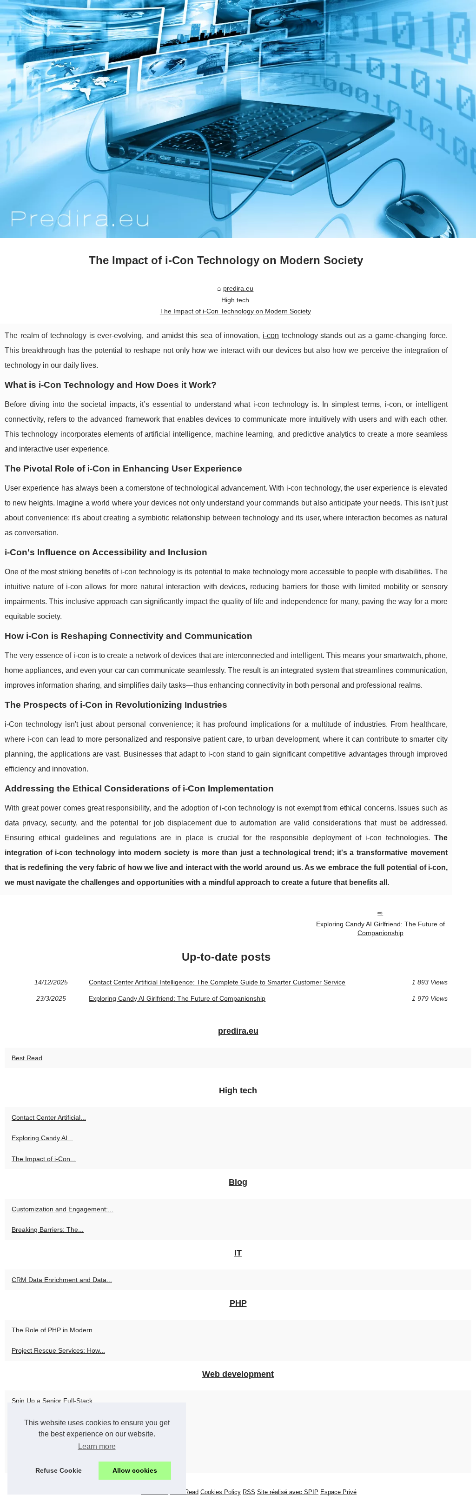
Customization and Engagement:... (62, 1209)
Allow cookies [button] (134, 1470)
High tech (235, 300)
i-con (271, 335)
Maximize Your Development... (56, 1421)
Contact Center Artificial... (49, 1117)
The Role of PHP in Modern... (55, 1330)
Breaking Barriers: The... (48, 1229)
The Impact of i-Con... (44, 1159)
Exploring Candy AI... (42, 1138)
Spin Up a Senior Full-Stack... (55, 1400)
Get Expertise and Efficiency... (55, 1442)
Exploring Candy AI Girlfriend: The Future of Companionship (380, 928)
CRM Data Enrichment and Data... (62, 1279)
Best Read (27, 1058)
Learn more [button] (97, 1446)
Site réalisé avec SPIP (287, 1492)
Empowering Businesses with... (57, 1463)
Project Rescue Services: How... (58, 1350)
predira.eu (238, 288)
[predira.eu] (238, 119)
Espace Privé (338, 1492)
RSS (249, 1492)
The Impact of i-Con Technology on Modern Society (235, 311)
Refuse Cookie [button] (58, 1470)
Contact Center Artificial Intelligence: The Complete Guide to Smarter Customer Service (217, 982)
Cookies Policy (220, 1492)
